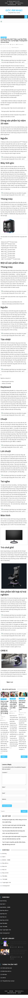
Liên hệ (19, 4)
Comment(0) (20, 44)
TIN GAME (3, 37)
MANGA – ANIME (6, 860)
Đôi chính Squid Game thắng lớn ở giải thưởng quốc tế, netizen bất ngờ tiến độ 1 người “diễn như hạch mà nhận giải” (5, 756)
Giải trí (3, 856)
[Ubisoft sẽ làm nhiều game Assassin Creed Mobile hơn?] (23, 694)
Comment (5, 772)
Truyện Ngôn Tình (6, 882)
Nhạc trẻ (4, 869)
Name (4, 787)
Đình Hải (21, 947)
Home (6, 3)
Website (4, 799)
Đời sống (4, 853)
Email (3, 793)
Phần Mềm (4, 876)
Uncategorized (5, 885)
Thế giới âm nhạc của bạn (8, 981)
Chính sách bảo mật (12, 4)
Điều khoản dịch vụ (19, 3)
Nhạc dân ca (5, 863)
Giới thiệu (11, 3)
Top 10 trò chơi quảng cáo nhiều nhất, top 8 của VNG (13, 704)
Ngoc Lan (13, 44)
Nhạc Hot (4, 866)
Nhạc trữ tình (5, 872)
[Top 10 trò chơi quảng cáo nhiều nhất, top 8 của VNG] (14, 694)
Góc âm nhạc (14, 10)
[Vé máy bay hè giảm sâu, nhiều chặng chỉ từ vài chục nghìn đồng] (5, 943)
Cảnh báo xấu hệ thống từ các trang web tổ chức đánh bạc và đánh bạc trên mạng (24, 756)
